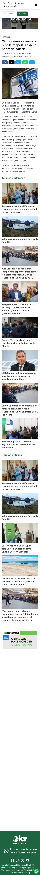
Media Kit (9, 870)
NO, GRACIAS (9, 14)
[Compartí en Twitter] (12, 62)
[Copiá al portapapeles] (32, 62)
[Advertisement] (20, 672)
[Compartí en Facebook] (5, 62)
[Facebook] (12, 860)
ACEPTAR (22, 14)
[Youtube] (27, 860)
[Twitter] (22, 860)
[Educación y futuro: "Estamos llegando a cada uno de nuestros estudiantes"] (20, 428)
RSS (2, 870)
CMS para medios (16, 873)
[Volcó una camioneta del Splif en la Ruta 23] (20, 226)
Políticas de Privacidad (23, 870)
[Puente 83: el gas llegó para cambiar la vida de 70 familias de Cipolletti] (20, 327)
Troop (28, 873)
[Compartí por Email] (18, 62)
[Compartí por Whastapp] (25, 62)
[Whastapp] (6, 850)
